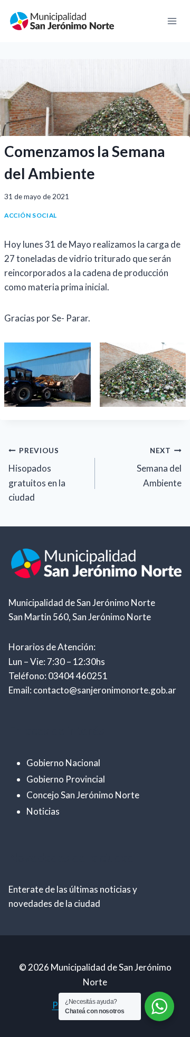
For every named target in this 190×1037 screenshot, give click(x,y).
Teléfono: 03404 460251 (58, 675)
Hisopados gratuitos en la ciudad (36, 474)
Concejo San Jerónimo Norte (82, 794)
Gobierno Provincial (65, 779)
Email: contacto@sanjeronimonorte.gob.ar (92, 690)
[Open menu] (172, 21)
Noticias (43, 811)
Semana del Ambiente (159, 467)
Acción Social (30, 215)
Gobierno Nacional (63, 762)
